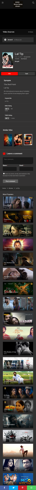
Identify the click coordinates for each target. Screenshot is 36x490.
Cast (26, 73)
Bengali (17, 61)
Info (9, 73)
